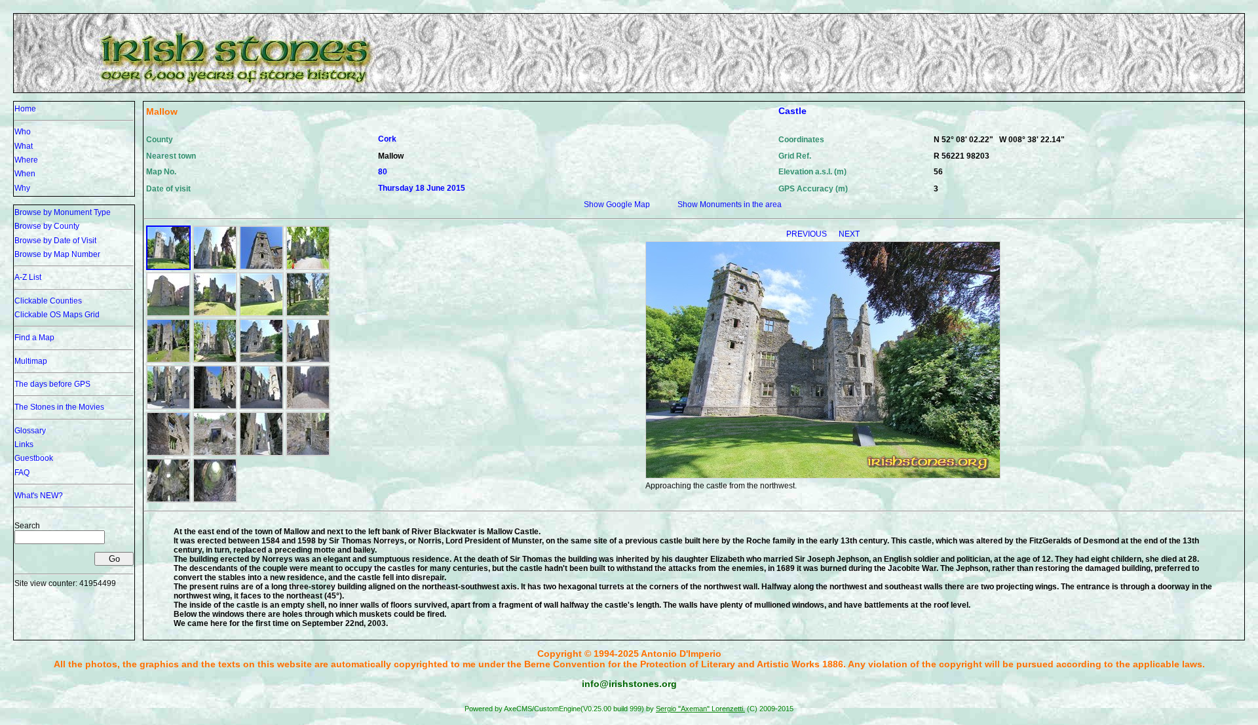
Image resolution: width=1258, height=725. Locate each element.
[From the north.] (215, 267)
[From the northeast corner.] (308, 407)
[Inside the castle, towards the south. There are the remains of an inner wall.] (308, 360)
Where (26, 160)
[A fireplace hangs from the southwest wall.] (215, 453)
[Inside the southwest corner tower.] (168, 500)
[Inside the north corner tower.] (215, 500)
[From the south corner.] (261, 407)
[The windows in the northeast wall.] (168, 453)
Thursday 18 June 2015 (421, 188)
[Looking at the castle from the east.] (308, 267)
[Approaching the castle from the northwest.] (168, 267)
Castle (792, 111)
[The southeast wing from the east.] (168, 314)
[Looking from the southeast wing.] (261, 453)
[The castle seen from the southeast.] (215, 314)
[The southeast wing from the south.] (261, 314)
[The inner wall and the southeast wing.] (168, 407)
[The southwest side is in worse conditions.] (168, 360)
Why (22, 188)
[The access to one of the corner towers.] (308, 453)
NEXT (849, 234)
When (24, 173)
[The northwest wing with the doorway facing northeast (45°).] (261, 360)
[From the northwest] (215, 360)
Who (22, 131)
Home (25, 108)
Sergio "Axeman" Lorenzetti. (700, 709)
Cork (387, 139)
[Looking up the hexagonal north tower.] (261, 267)
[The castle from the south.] (308, 314)
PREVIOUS (807, 234)
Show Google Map (617, 204)
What (23, 146)
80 (382, 171)
